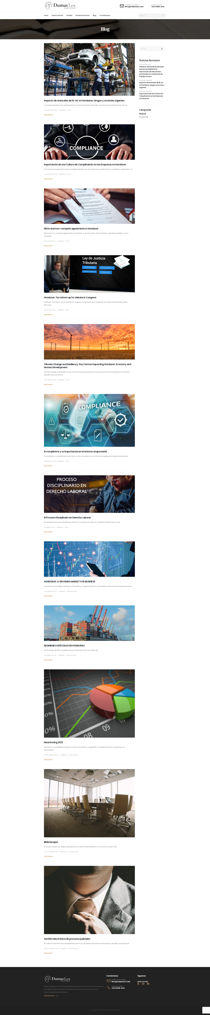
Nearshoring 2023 (53, 742)
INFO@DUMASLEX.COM (134, 7)
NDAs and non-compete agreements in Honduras (71, 228)
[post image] (89, 69)
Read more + (48, 115)
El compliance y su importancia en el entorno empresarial (75, 451)
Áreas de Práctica (82, 15)
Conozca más (49, 996)
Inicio (46, 15)
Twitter (138, 983)
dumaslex (62, 110)
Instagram (143, 983)
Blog (94, 15)
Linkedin (148, 983)
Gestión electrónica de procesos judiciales (67, 938)
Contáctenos (105, 15)
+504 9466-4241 (157, 7)
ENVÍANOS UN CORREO (118, 980)
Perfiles (69, 15)
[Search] (163, 15)
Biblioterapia (51, 842)
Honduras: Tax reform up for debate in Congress (70, 297)
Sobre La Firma (57, 15)
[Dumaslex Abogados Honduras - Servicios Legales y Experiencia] (60, 6)
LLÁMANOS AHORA (117, 986)
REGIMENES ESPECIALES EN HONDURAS (64, 645)
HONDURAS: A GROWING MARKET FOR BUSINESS (69, 581)
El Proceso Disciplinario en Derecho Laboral (67, 517)
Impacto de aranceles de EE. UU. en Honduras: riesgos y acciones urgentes (84, 100)
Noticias (74, 591)
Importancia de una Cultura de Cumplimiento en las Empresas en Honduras (85, 164)
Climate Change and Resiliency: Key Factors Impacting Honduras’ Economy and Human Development (87, 366)
